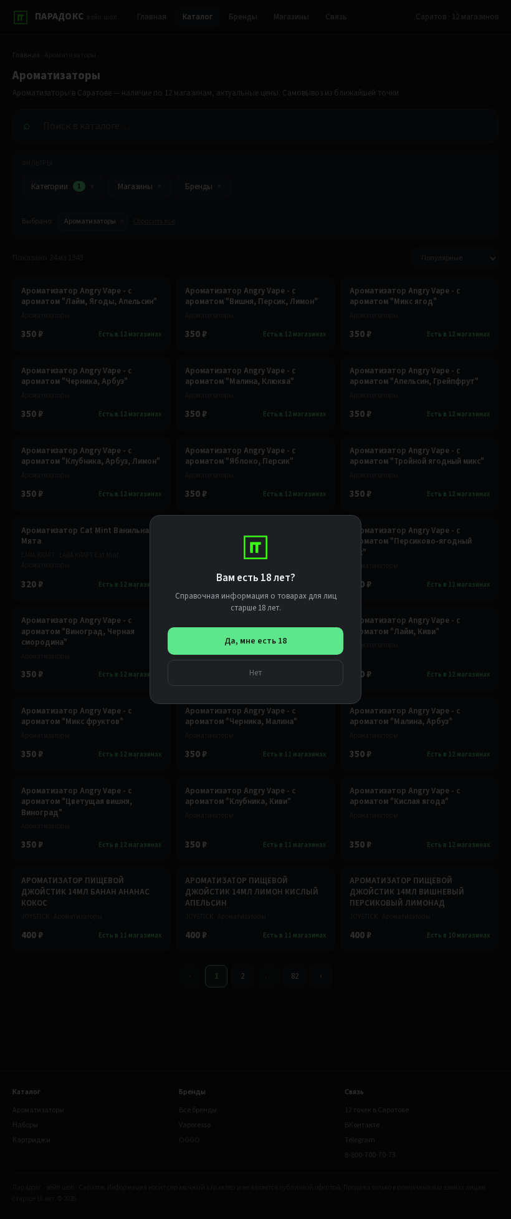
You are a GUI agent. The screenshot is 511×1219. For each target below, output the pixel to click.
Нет (255, 672)
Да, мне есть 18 (255, 641)
